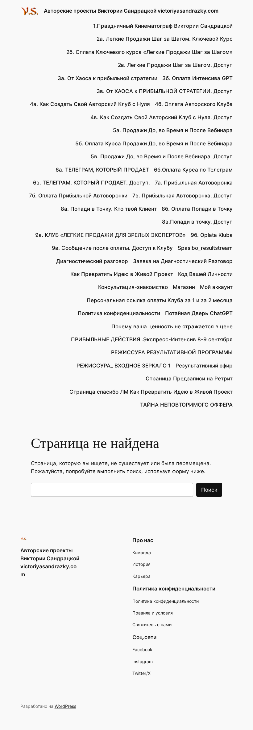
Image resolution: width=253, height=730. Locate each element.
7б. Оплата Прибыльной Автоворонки (78, 196)
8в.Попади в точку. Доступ (197, 222)
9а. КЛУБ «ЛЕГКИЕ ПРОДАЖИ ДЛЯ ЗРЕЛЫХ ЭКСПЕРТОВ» (110, 235)
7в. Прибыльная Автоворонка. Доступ (182, 196)
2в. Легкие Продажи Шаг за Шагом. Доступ (175, 65)
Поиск (209, 490)
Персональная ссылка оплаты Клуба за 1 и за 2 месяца (160, 300)
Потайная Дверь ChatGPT (199, 313)
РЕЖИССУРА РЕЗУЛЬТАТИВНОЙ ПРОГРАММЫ (172, 352)
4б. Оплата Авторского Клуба (194, 104)
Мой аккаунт (216, 287)
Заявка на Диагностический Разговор (183, 261)
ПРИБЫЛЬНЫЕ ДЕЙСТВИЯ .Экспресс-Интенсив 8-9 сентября (152, 339)
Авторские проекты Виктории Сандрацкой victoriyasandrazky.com (131, 11)
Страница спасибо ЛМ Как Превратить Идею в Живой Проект (151, 392)
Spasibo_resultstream (205, 248)
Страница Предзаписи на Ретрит (189, 378)
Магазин (184, 287)
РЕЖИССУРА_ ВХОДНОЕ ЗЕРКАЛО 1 (124, 366)
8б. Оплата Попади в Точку (197, 209)
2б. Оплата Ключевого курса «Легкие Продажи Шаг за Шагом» (149, 52)
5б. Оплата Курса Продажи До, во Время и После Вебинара (154, 143)
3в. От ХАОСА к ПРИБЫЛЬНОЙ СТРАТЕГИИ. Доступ (165, 91)
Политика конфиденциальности (119, 313)
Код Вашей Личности (205, 274)
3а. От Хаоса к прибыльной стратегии (107, 78)
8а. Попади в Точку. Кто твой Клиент (109, 209)
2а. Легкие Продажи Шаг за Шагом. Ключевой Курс (165, 39)
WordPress (65, 706)
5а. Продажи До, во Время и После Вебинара (173, 130)
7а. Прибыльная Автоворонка (194, 183)
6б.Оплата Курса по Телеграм (193, 170)
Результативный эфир (204, 366)
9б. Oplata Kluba (212, 235)
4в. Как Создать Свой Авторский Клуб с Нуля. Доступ (161, 117)
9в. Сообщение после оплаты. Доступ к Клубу (112, 248)
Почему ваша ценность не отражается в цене (172, 326)
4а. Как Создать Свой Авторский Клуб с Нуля (90, 104)
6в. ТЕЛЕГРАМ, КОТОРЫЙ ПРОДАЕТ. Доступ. (91, 183)
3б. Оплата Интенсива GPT (197, 78)
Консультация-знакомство (133, 287)
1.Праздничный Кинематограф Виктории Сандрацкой (163, 26)
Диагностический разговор (92, 261)
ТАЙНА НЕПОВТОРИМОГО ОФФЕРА (186, 405)
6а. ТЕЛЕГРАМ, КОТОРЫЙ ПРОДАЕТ (102, 170)
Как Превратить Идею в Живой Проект (121, 274)
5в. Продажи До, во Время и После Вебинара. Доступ (162, 156)
